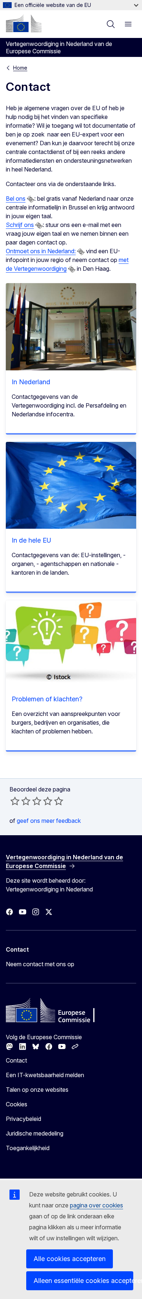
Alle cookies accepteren (69, 1259)
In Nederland (31, 382)
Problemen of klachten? (47, 699)
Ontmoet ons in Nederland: (41, 251)
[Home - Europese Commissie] (24, 23)
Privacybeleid (23, 1118)
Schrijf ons (20, 224)
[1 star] (14, 801)
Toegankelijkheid (28, 1148)
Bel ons (15, 198)
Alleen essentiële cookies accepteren (83, 1280)
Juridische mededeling (34, 1133)
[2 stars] (20, 801)
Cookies (16, 1104)
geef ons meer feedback (49, 820)
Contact (16, 1060)
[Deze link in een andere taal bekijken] (30, 199)
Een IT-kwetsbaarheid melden (45, 1075)
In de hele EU (31, 540)
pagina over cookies (96, 1205)
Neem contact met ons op (40, 964)
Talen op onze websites (37, 1089)
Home (20, 68)
